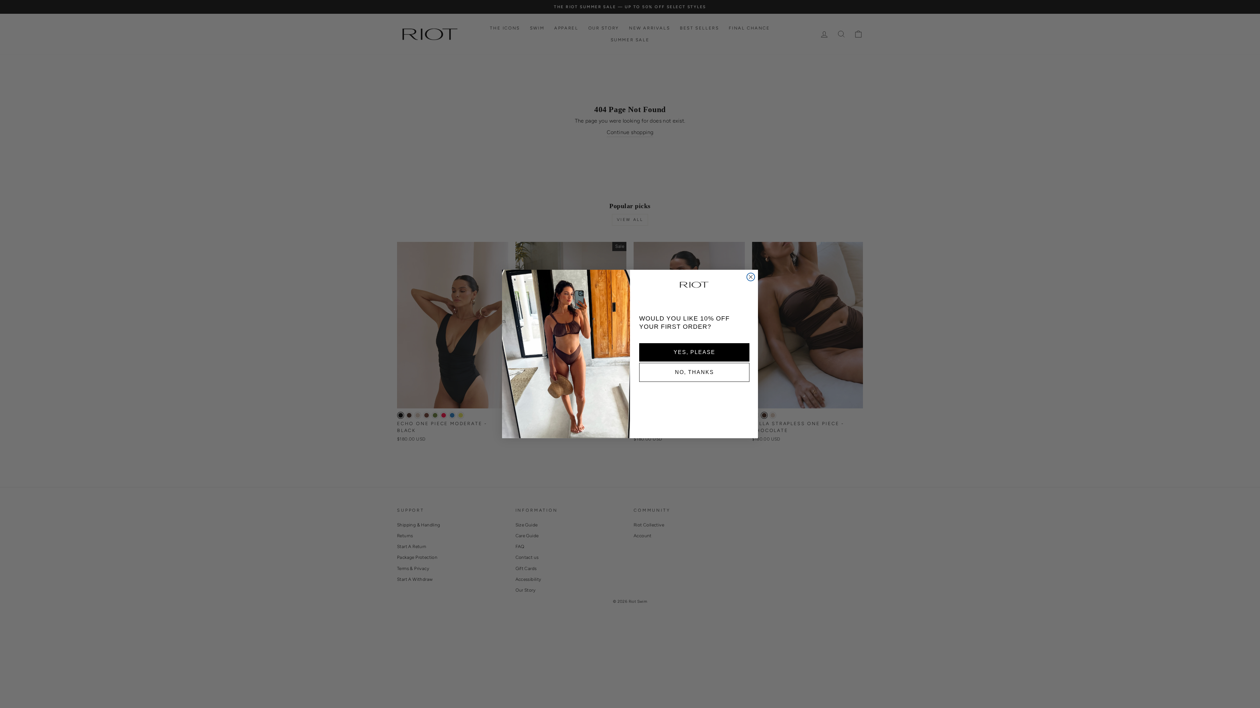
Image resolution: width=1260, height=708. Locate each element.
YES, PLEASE (694, 352)
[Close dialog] (751, 277)
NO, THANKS (694, 372)
